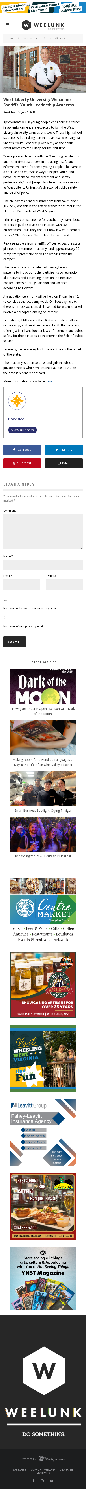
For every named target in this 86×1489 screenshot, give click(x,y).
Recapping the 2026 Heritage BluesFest (43, 856)
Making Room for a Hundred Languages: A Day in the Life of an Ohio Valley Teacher (43, 762)
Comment (10, 511)
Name (8, 556)
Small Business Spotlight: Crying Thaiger (43, 810)
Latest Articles (43, 662)
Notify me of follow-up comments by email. (30, 608)
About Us (43, 1473)
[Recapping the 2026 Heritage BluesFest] (43, 835)
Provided (9, 112)
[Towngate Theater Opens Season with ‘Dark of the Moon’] (43, 687)
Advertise (66, 1469)
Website (51, 576)
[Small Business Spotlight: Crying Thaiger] (43, 789)
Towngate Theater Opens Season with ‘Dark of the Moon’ (43, 711)
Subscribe (19, 1469)
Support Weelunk (43, 1469)
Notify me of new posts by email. (23, 626)
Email (7, 576)
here (49, 381)
